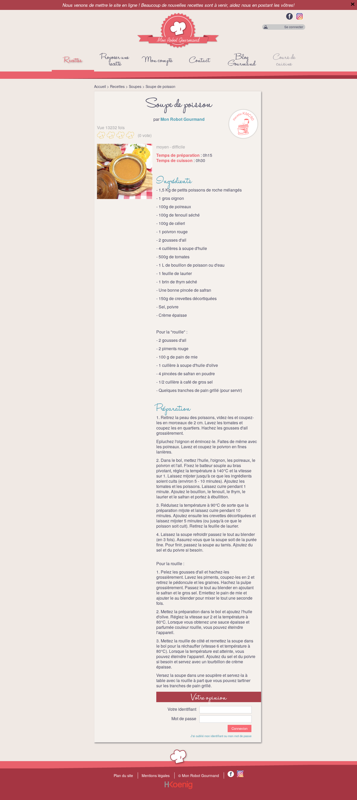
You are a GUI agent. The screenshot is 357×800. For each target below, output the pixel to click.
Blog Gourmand (242, 61)
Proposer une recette (115, 61)
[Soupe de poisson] (124, 171)
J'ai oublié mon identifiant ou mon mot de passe (221, 736)
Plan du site (123, 775)
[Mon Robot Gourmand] (178, 47)
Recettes (73, 61)
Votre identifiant (182, 709)
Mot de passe (183, 718)
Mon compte (157, 61)
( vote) (145, 135)
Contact (199, 61)
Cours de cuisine (284, 61)
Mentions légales (156, 775)
